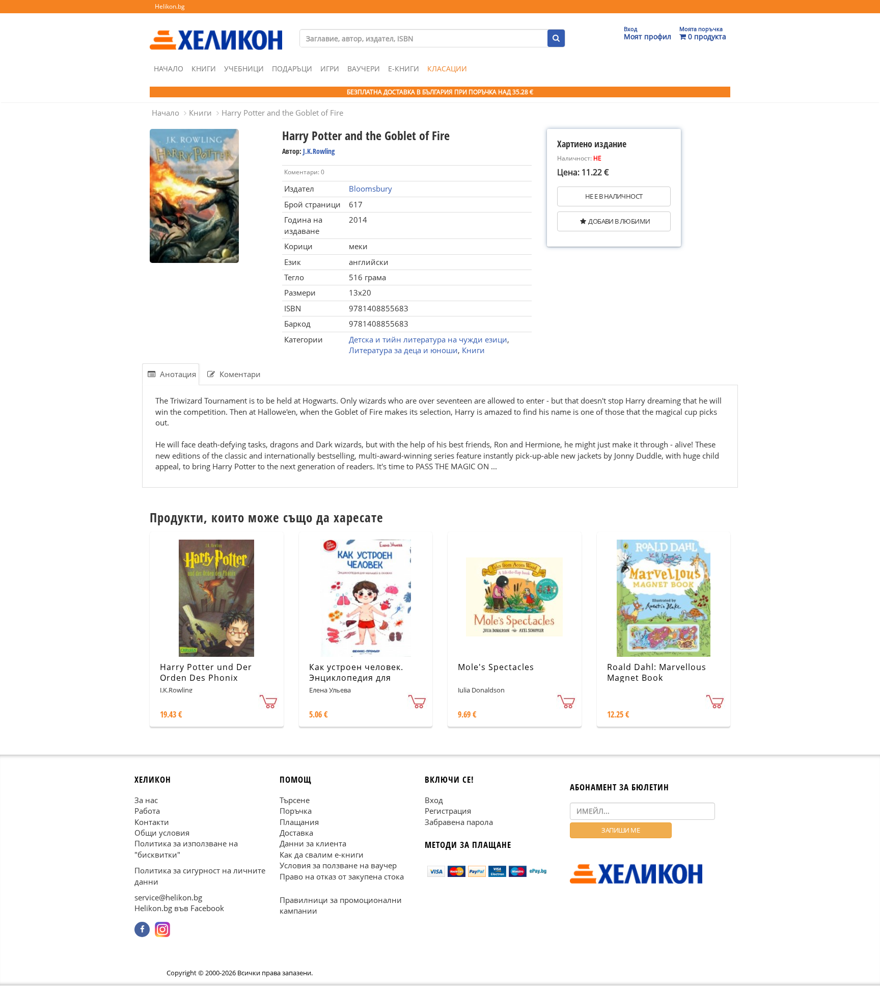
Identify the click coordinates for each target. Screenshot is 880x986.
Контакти (151, 822)
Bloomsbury (370, 188)
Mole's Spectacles (496, 667)
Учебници (244, 68)
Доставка (296, 833)
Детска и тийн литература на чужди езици (428, 339)
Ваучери (363, 68)
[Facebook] (142, 929)
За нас (146, 800)
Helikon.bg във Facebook (179, 908)
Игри (329, 68)
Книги (203, 68)
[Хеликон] (216, 31)
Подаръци (292, 68)
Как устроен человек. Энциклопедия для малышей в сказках (356, 677)
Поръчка (296, 811)
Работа (147, 811)
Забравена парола (459, 822)
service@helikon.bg (168, 897)
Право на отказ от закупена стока (342, 876)
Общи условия (161, 833)
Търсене (295, 800)
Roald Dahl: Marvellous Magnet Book (656, 672)
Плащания (299, 822)
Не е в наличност (613, 196)
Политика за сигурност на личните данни (199, 876)
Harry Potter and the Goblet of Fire (282, 113)
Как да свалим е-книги (322, 854)
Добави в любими (619, 221)
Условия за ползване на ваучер (338, 866)
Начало (168, 68)
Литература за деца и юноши (403, 350)
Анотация (177, 374)
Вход (434, 800)
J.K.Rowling (319, 151)
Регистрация (448, 811)
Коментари (239, 374)
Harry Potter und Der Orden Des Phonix (206, 672)
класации (447, 68)
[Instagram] (162, 929)
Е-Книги (403, 68)
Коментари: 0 (304, 172)
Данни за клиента (313, 844)
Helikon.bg (170, 6)
